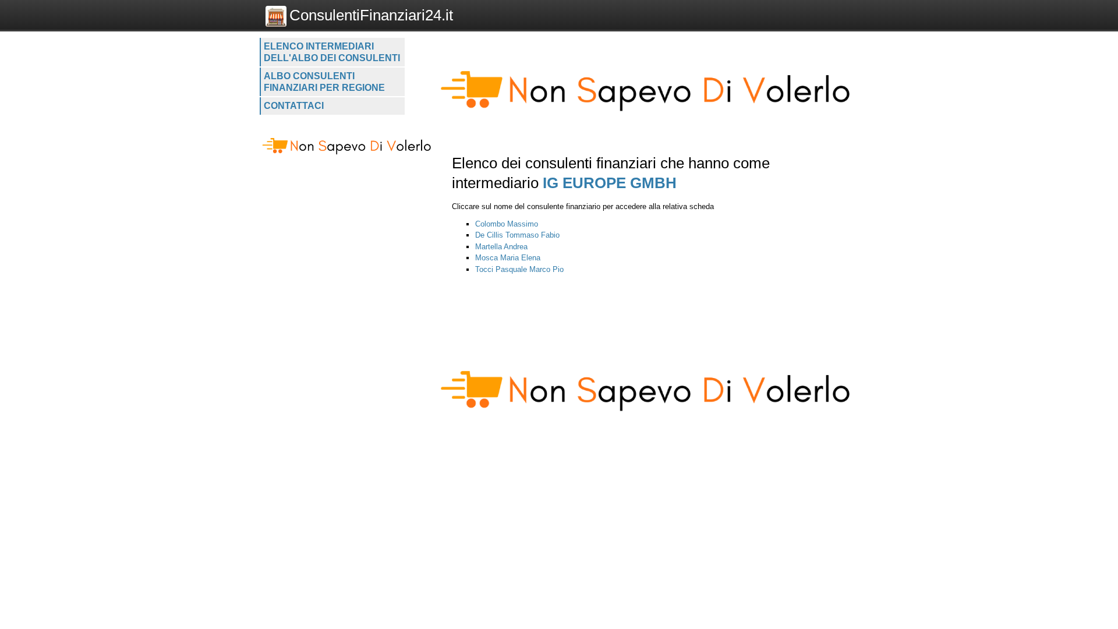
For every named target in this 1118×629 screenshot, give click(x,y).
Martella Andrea (501, 246)
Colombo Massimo (506, 224)
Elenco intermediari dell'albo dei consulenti (332, 52)
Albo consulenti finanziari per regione (324, 82)
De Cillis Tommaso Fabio (517, 235)
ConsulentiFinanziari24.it (371, 15)
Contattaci (294, 106)
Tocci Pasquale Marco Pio (519, 269)
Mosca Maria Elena (507, 257)
